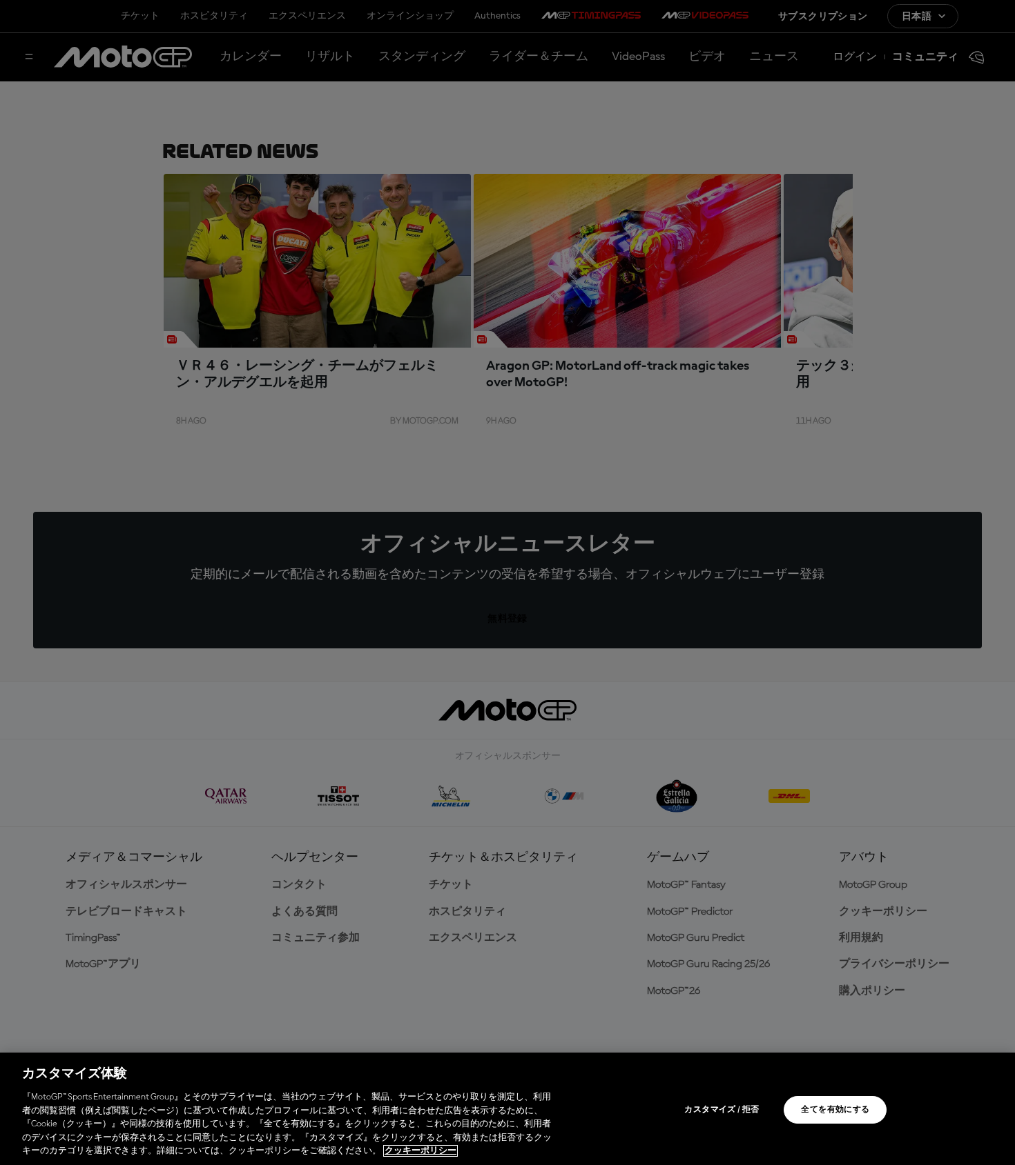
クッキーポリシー (420, 1150)
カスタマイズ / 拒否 (721, 1110)
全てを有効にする (835, 1110)
